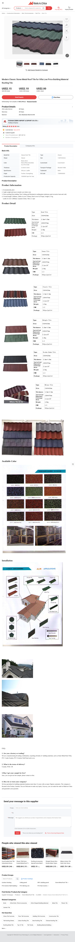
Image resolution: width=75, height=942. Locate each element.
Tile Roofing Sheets (8, 920)
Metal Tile (44, 13)
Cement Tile (6, 907)
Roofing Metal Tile (8, 925)
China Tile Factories (8, 916)
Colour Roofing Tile (23, 920)
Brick (4, 903)
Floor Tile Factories (23, 916)
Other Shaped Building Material (39, 903)
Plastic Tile (64, 903)
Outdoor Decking (6, 882)
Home (3, 13)
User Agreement (48, 935)
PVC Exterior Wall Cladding (9, 886)
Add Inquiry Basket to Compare (38, 70)
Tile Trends (30, 925)
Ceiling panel (23, 882)
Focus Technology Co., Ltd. (25, 935)
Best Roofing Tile (37, 920)
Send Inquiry (19, 97)
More (3, 928)
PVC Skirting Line (24, 886)
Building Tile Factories (39, 916)
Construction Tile (54, 916)
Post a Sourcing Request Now (54, 833)
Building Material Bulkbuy (44, 925)
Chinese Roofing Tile (51, 920)
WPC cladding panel (43, 882)
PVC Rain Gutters (42, 886)
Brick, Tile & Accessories (27, 13)
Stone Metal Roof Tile (61, 882)
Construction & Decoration (13, 13)
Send (17, 833)
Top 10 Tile (20, 925)
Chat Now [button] (57, 97)
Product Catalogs (27, 879)
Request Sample (32, 101)
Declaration (56, 935)
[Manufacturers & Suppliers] (37, 3)
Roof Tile (37, 13)
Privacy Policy (64, 935)
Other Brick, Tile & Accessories (18, 903)
